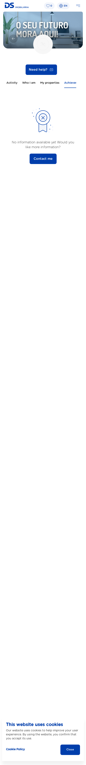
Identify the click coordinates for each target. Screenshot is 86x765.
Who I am (28, 83)
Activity (11, 83)
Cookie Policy (15, 749)
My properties (49, 83)
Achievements (74, 83)
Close (70, 749)
